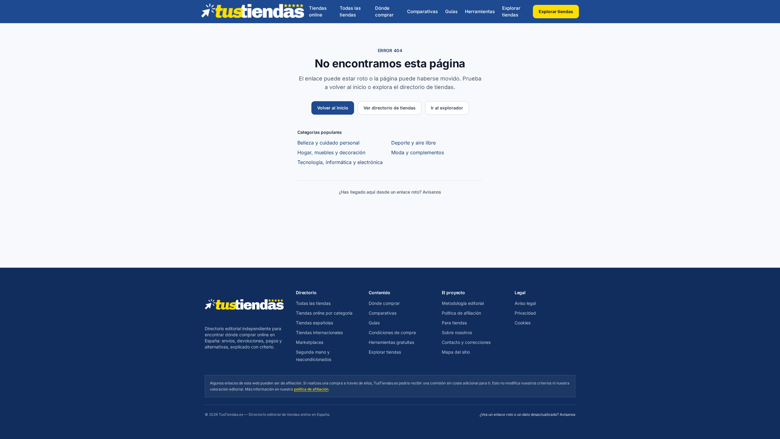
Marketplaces (309, 342)
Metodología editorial (463, 303)
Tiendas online (318, 11)
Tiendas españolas (314, 322)
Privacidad (525, 313)
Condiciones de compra (392, 332)
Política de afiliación (461, 313)
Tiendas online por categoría (324, 313)
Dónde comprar (384, 11)
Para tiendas (454, 322)
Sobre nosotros (457, 332)
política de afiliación (311, 389)
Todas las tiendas (350, 11)
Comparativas (422, 11)
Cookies (522, 322)
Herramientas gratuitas (391, 342)
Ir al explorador (447, 107)
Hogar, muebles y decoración (331, 152)
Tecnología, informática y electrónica (340, 162)
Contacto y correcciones (466, 342)
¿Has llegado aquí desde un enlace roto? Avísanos (390, 192)
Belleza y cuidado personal (328, 143)
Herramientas (480, 11)
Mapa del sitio (456, 352)
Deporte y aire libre (413, 143)
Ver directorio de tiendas (389, 107)
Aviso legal (525, 303)
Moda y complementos (417, 152)
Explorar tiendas (511, 11)
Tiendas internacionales (319, 332)
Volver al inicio (332, 107)
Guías (451, 11)
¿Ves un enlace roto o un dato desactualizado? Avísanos (527, 414)
